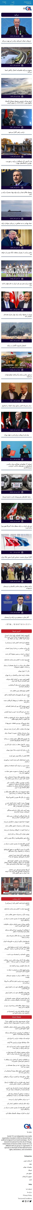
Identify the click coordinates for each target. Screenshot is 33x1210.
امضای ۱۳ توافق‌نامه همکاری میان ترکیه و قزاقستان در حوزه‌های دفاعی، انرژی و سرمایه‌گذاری (19, 466)
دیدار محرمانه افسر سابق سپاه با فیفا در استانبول (16, 406)
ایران (30, 1179)
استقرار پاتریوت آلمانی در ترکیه (16, 345)
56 (10, 624)
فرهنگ (30, 1170)
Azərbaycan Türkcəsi (27, 2)
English (4, 2)
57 (8, 624)
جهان (30, 1164)
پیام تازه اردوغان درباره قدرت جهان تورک (16, 435)
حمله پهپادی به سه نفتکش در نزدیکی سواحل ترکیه (16, 223)
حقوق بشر (29, 1173)
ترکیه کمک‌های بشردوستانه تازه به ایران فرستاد (16, 497)
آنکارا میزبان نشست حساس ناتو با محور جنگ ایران (16, 557)
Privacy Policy (27, 1195)
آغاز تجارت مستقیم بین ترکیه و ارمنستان (16, 617)
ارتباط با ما (29, 1189)
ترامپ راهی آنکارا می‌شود (16, 132)
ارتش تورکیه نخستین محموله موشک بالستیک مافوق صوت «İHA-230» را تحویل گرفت (18, 102)
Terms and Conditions (25, 1198)
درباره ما (29, 1192)
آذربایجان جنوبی (28, 1161)
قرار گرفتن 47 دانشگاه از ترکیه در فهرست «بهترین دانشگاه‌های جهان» (19, 162)
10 (14, 624)
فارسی (13, 2)
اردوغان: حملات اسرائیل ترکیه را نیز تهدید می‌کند (16, 41)
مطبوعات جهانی (27, 1167)
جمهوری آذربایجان (27, 1176)
